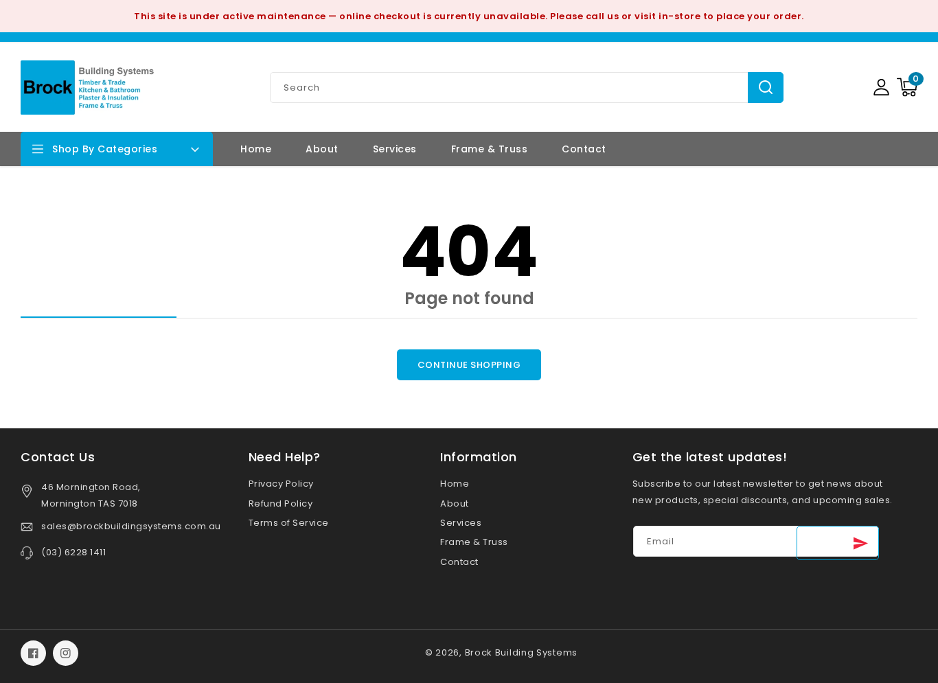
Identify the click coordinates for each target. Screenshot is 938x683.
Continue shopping (469, 364)
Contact (459, 561)
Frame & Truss (474, 541)
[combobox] (526, 87)
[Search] (765, 87)
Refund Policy (281, 503)
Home (454, 483)
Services (460, 522)
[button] (907, 87)
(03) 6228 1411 (73, 552)
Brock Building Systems (521, 652)
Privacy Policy (281, 483)
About (454, 503)
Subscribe (838, 543)
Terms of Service (289, 522)
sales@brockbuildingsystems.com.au (131, 526)
